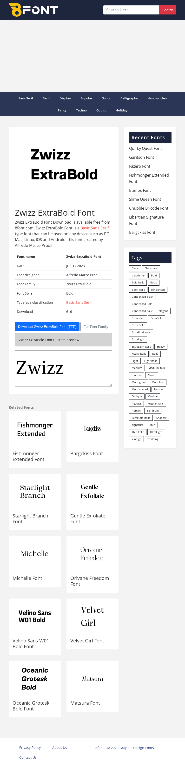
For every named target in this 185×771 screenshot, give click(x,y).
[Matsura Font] (92, 678)
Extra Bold (138, 325)
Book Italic (138, 289)
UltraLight (156, 432)
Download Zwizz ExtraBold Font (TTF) (47, 327)
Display (65, 98)
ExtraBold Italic (141, 332)
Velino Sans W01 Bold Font (31, 643)
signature (137, 425)
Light (135, 361)
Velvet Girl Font (87, 640)
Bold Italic (138, 282)
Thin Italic (138, 432)
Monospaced (140, 389)
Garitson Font (141, 157)
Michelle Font (27, 578)
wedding (152, 439)
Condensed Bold (142, 304)
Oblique (137, 396)
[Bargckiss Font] (92, 429)
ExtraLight (138, 339)
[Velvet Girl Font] (92, 616)
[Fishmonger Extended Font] (35, 429)
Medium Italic (156, 368)
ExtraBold (157, 318)
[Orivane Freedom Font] (92, 553)
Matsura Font (85, 703)
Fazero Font (139, 166)
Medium (137, 368)
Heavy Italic (139, 353)
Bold (154, 275)
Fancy (62, 110)
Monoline (158, 382)
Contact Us (28, 757)
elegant (163, 311)
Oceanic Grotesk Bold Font (31, 706)
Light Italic (150, 361)
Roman (136, 410)
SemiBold (153, 410)
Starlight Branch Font (30, 518)
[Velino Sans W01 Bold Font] (35, 616)
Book (153, 282)
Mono (151, 375)
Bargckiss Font (86, 453)
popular (86, 98)
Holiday (121, 110)
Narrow (158, 389)
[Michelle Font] (35, 553)
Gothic (101, 110)
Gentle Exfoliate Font (87, 518)
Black (135, 268)
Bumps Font (140, 190)
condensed (158, 289)
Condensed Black (142, 296)
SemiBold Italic (141, 418)
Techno (81, 110)
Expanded (138, 318)
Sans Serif (26, 98)
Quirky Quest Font (145, 148)
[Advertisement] (92, 56)
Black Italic (151, 268)
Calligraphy (129, 98)
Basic (85, 228)
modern (137, 375)
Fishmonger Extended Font (28, 456)
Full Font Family (96, 327)
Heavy (161, 346)
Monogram (138, 382)
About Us (59, 747)
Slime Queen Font (145, 199)
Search (167, 10)
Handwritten (157, 98)
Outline (153, 396)
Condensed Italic (142, 311)
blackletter (138, 275)
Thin (152, 425)
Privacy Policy (30, 747)
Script (106, 98)
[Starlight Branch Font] (35, 491)
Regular (136, 403)
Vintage (136, 439)
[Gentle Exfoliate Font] (92, 491)
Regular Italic (155, 403)
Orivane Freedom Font (89, 581)
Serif (46, 98)
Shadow (161, 418)
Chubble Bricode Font (148, 208)
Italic (155, 353)
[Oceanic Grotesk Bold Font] (35, 678)
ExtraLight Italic (141, 346)
